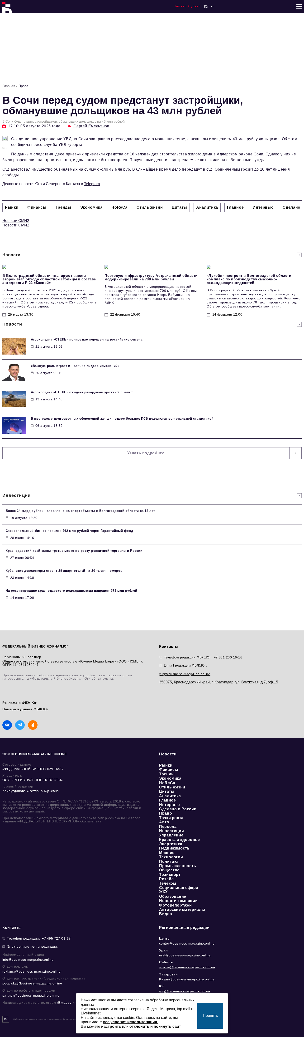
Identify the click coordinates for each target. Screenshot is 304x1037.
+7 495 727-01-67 (56, 938)
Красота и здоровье (179, 840)
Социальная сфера (178, 888)
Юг (161, 986)
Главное (167, 800)
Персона (167, 827)
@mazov (64, 1002)
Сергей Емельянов (91, 126)
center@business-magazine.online (187, 943)
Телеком (167, 883)
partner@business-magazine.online (30, 995)
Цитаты (167, 791)
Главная (8, 86)
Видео (165, 914)
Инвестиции (171, 831)
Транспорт (170, 875)
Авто (164, 822)
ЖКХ (163, 892)
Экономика (170, 778)
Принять (210, 1015)
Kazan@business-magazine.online (186, 979)
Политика (169, 861)
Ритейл (166, 879)
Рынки (165, 765)
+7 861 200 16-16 (228, 657)
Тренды (167, 774)
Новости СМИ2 (15, 221)
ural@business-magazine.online (185, 955)
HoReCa (167, 783)
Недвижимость (174, 848)
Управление (171, 835)
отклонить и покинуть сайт (155, 1026)
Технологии (171, 857)
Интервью (169, 805)
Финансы (168, 770)
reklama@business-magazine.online (31, 971)
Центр (164, 938)
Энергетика (170, 844)
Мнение (167, 853)
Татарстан (168, 974)
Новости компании (178, 901)
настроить (111, 1026)
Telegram (92, 184)
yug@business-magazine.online (184, 674)
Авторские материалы (182, 909)
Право (23, 86)
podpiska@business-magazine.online (32, 983)
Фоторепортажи (175, 905)
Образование (172, 896)
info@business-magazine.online (28, 959)
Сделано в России (177, 809)
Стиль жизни (172, 787)
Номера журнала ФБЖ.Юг (25, 709)
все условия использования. (130, 1022)
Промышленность (177, 866)
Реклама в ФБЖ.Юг (19, 703)
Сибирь (166, 962)
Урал (163, 950)
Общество (169, 870)
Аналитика (170, 796)
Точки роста (171, 818)
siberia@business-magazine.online (187, 967)
